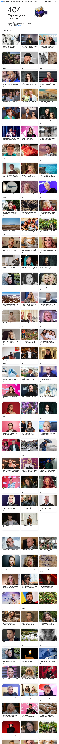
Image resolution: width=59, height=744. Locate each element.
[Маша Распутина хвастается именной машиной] (48, 540)
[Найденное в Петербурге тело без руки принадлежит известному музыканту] (48, 730)
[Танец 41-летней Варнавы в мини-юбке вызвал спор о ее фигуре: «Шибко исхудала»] (11, 319)
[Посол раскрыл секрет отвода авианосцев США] (48, 558)
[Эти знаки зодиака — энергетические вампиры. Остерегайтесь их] (11, 711)
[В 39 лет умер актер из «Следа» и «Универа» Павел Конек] (11, 730)
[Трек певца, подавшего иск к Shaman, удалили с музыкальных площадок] (48, 190)
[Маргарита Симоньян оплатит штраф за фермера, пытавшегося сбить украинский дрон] (11, 79)
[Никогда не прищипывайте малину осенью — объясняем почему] (48, 693)
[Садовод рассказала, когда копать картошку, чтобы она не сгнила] (48, 577)
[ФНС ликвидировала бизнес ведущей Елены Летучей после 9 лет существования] (11, 614)
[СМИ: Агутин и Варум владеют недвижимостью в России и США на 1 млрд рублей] (29, 97)
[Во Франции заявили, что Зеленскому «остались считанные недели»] (29, 693)
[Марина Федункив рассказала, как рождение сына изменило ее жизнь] (48, 245)
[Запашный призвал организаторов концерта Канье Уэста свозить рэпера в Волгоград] (48, 595)
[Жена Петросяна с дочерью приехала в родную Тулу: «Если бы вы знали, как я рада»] (29, 521)
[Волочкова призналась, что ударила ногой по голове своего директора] (48, 79)
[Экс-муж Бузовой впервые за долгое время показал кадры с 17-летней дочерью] (11, 245)
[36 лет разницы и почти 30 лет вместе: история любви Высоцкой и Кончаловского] (29, 595)
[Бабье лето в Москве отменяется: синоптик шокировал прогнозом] (48, 134)
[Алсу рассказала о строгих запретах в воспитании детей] (48, 337)
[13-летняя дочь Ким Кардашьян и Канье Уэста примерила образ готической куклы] (29, 263)
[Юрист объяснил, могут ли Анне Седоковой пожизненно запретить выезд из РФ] (11, 337)
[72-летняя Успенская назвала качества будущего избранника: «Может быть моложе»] (48, 614)
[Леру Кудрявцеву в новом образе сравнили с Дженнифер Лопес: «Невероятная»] (29, 466)
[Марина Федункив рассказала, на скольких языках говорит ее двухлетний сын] (11, 116)
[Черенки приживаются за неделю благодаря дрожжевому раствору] (48, 226)
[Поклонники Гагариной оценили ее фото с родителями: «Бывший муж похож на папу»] (48, 282)
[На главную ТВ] (4, 1)
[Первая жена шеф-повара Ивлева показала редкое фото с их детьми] (29, 60)
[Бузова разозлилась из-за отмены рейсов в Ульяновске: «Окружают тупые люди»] (11, 466)
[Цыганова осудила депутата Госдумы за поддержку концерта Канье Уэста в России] (29, 656)
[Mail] (2, 1)
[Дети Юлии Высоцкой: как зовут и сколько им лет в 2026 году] (11, 674)
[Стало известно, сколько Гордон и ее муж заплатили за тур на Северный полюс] (29, 190)
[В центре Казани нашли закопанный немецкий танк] (48, 60)
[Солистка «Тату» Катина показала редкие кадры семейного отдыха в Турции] (11, 411)
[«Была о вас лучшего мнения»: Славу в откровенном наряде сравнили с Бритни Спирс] (29, 614)
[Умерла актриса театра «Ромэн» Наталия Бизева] (29, 282)
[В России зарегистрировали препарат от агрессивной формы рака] (11, 374)
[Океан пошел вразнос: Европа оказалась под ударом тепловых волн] (48, 171)
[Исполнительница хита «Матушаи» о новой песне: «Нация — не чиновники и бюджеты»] (11, 484)
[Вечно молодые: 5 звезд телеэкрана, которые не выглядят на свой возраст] (11, 503)
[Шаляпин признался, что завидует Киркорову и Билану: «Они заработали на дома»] (29, 674)
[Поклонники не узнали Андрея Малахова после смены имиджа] (48, 411)
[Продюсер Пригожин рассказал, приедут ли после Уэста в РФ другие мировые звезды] (48, 300)
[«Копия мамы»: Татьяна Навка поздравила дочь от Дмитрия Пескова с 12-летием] (48, 263)
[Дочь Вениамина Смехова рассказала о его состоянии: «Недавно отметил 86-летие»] (11, 448)
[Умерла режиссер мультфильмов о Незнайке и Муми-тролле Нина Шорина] (11, 171)
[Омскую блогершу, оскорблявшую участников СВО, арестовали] (11, 355)
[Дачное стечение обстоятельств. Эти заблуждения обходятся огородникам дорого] (29, 337)
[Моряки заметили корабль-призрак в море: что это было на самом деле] (11, 226)
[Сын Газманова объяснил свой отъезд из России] (11, 656)
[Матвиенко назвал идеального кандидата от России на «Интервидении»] (48, 374)
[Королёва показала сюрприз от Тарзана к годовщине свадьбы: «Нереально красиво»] (48, 116)
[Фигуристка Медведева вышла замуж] (29, 116)
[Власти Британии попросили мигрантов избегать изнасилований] (48, 97)
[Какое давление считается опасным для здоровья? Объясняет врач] (11, 42)
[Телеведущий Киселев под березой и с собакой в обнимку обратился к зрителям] (29, 637)
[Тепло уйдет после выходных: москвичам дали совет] (48, 448)
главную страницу (20, 25)
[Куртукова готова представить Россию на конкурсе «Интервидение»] (11, 392)
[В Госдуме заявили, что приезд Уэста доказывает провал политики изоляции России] (29, 503)
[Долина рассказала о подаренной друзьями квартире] (48, 429)
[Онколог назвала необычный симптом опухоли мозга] (11, 263)
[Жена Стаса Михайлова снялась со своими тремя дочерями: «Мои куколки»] (48, 42)
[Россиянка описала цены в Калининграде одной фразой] (29, 448)
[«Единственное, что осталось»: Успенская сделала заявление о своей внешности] (29, 300)
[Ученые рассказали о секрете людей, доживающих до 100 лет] (29, 558)
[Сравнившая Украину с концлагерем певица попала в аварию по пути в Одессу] (29, 411)
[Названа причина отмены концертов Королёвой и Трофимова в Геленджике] (29, 134)
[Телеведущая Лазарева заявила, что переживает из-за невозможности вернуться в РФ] (48, 392)
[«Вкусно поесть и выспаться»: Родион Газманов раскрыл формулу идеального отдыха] (11, 429)
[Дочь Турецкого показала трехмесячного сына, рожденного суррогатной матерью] (48, 355)
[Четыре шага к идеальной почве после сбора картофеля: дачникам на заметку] (29, 208)
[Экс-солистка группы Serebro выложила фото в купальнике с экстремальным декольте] (11, 577)
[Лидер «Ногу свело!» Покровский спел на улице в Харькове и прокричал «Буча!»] (29, 355)
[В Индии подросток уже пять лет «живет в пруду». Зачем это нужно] (29, 730)
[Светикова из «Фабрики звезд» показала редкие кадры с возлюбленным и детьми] (29, 484)
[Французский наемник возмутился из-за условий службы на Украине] (11, 60)
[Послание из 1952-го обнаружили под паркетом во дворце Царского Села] (48, 656)
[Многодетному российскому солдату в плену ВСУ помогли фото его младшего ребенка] (48, 637)
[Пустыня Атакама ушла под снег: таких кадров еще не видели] (11, 300)
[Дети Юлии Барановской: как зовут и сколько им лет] (48, 153)
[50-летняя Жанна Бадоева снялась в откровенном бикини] (48, 711)
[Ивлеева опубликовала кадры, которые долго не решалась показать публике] (11, 208)
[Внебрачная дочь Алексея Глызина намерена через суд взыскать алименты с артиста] (11, 134)
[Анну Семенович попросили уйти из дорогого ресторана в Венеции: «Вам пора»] (48, 674)
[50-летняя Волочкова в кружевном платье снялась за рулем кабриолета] (11, 282)
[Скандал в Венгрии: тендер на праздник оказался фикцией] (29, 374)
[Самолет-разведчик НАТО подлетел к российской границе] (11, 190)
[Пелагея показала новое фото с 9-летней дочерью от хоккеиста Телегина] (29, 171)
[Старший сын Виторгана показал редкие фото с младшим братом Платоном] (29, 226)
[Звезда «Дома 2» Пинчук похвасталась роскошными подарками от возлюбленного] (48, 484)
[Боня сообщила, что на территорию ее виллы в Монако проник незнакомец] (29, 429)
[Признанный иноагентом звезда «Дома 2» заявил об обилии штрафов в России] (11, 153)
